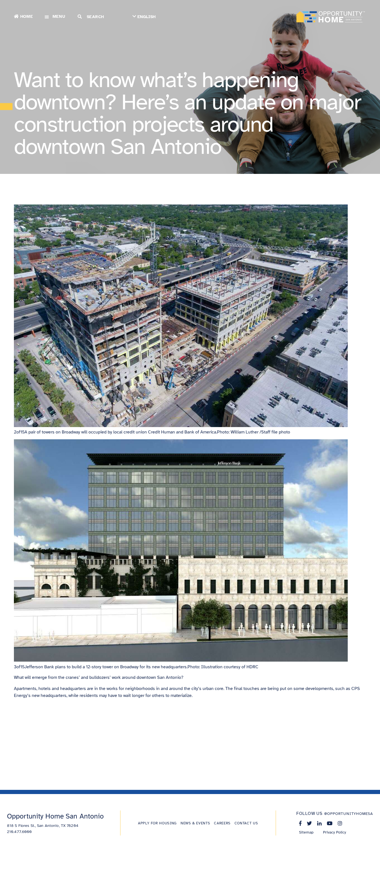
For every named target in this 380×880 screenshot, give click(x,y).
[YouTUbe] (329, 823)
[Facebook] (300, 823)
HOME (26, 16)
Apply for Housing (157, 823)
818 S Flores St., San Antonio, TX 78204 (42, 825)
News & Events (195, 823)
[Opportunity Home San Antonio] (330, 16)
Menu (59, 16)
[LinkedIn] (319, 823)
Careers (222, 823)
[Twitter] (309, 823)
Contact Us (246, 823)
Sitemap (306, 832)
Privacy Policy (334, 832)
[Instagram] (340, 823)
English (146, 16)
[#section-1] (6, 106)
